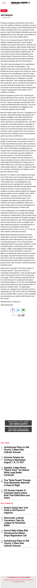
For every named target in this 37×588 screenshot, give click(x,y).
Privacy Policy (29, 580)
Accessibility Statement (18, 581)
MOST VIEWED (5, 443)
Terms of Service (19, 580)
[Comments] (23, 310)
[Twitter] (18, 310)
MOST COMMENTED (7, 503)
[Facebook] (13, 310)
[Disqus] (18, 343)
